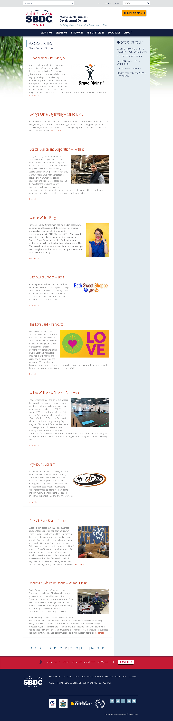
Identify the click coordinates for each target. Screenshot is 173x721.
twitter (112, 701)
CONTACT (70, 676)
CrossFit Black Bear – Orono (48, 520)
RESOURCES (109, 676)
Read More (34, 95)
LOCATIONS (133, 676)
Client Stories (95, 32)
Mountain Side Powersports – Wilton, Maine (58, 583)
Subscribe (124, 662)
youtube (134, 701)
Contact (108, 3)
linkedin (129, 701)
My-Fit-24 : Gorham (42, 464)
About (128, 32)
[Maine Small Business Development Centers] (41, 18)
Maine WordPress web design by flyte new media (121, 714)
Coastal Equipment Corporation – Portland (57, 149)
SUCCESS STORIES (121, 676)
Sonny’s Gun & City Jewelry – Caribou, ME (56, 114)
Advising (46, 32)
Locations (114, 32)
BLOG (63, 676)
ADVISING (90, 676)
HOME (51, 676)
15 (49, 648)
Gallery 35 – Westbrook (129, 56)
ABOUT (57, 676)
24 (92, 648)
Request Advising (133, 12)
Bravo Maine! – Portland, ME (48, 58)
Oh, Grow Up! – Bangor (129, 68)
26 (103, 648)
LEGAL (83, 676)
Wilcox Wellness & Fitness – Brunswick (54, 392)
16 (55, 648)
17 (60, 648)
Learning (61, 32)
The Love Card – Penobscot (47, 324)
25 (98, 648)
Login (98, 3)
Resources (77, 32)
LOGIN (77, 676)
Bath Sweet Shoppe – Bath (47, 277)
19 (71, 648)
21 (82, 648)
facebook (123, 701)
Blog (117, 3)
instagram (118, 701)
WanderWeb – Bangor (44, 217)
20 (77, 648)
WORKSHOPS (99, 676)
